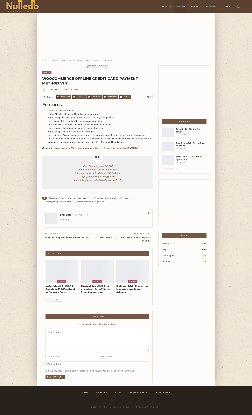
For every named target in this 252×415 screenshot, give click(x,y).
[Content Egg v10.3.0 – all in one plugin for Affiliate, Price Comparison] (97, 271)
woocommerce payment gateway (90, 202)
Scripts (166, 6)
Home (85, 393)
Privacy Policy (139, 393)
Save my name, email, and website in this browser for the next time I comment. (91, 371)
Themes (193, 6)
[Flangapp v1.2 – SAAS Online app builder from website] (168, 160)
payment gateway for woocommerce (58, 202)
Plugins (180, 6)
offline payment (125, 198)
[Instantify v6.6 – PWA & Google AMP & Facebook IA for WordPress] (62, 271)
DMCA (118, 393)
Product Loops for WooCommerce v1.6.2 (68, 237)
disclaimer (163, 393)
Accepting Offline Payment (60, 198)
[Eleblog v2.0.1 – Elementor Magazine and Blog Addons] (132, 271)
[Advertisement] (126, 37)
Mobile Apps (210, 6)
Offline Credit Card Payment (104, 198)
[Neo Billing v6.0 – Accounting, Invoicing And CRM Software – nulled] (168, 146)
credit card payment (82, 198)
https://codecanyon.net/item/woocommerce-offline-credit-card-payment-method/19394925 (93, 148)
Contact (227, 6)
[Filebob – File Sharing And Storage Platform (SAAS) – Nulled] (168, 132)
